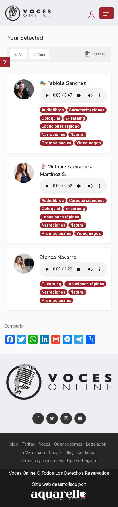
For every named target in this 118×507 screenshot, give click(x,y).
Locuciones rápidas (60, 126)
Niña (39, 54)
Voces (44, 444)
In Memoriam (33, 452)
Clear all (98, 54)
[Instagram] (66, 418)
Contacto (86, 452)
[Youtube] (80, 418)
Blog (70, 452)
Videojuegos (88, 143)
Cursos (55, 452)
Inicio (13, 444)
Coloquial (51, 118)
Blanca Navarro (58, 257)
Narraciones (53, 134)
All (18, 54)
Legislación (96, 444)
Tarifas (28, 444)
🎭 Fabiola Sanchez (63, 83)
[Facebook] (38, 418)
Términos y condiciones (42, 460)
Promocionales (56, 143)
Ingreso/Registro (82, 460)
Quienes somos (68, 444)
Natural (77, 134)
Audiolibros (53, 110)
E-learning (75, 118)
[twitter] (52, 418)
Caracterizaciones (87, 110)
